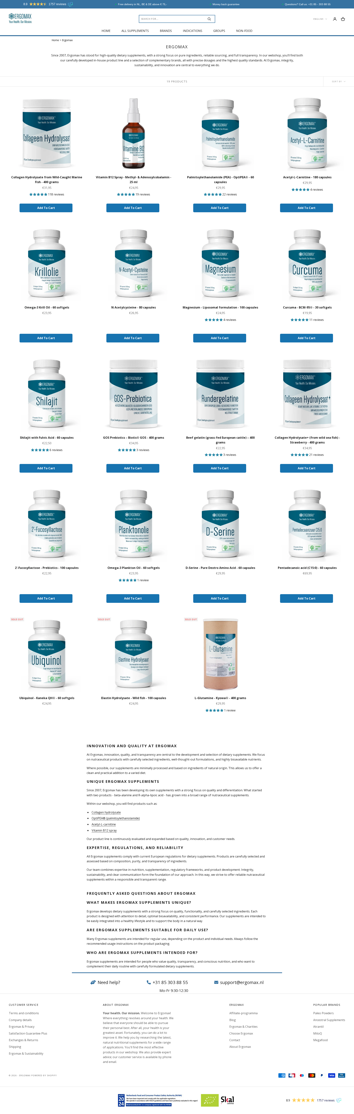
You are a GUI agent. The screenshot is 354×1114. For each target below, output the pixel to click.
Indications (192, 31)
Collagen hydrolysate (106, 812)
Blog (232, 1020)
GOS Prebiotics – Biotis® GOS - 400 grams (133, 438)
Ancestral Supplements (329, 1020)
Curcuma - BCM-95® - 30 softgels (307, 307)
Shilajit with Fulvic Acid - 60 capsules (47, 438)
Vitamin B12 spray (104, 830)
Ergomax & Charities (243, 1027)
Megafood (320, 1040)
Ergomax (67, 40)
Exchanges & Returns (23, 1040)
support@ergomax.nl (242, 982)
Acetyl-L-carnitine (104, 824)
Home (106, 31)
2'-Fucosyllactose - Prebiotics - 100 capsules (47, 568)
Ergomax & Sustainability (26, 1053)
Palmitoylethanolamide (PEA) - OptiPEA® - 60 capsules (220, 179)
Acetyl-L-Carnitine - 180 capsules (307, 177)
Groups (219, 31)
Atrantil (318, 1027)
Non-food (244, 31)
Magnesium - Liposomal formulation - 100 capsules (220, 307)
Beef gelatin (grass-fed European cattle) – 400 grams (220, 440)
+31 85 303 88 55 (170, 982)
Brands (166, 31)
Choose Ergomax (241, 1033)
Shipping (15, 1047)
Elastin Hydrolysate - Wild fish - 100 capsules (133, 698)
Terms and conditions (24, 1013)
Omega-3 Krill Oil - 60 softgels (47, 307)
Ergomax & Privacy (21, 1027)
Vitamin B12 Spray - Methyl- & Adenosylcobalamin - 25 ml (133, 179)
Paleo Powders (323, 1013)
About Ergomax (240, 1047)
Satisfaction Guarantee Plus (28, 1033)
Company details (20, 1020)
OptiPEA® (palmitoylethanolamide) (116, 818)
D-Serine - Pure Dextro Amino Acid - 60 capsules (220, 568)
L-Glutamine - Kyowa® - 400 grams (220, 698)
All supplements (135, 31)
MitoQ (317, 1033)
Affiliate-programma (243, 1013)
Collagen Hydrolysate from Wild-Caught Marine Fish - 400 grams (46, 179)
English (318, 19)
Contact (234, 1040)
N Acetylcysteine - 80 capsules (133, 307)
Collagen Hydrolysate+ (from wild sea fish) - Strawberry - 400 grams (307, 440)
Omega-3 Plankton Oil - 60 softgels (133, 568)
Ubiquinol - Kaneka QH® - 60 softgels (46, 698)
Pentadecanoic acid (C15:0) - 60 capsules (307, 568)
